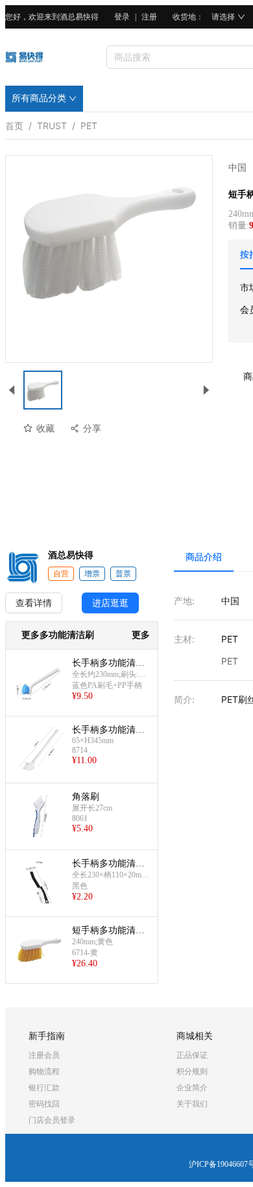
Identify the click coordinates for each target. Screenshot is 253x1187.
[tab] (204, 557)
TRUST (52, 123)
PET (88, 123)
